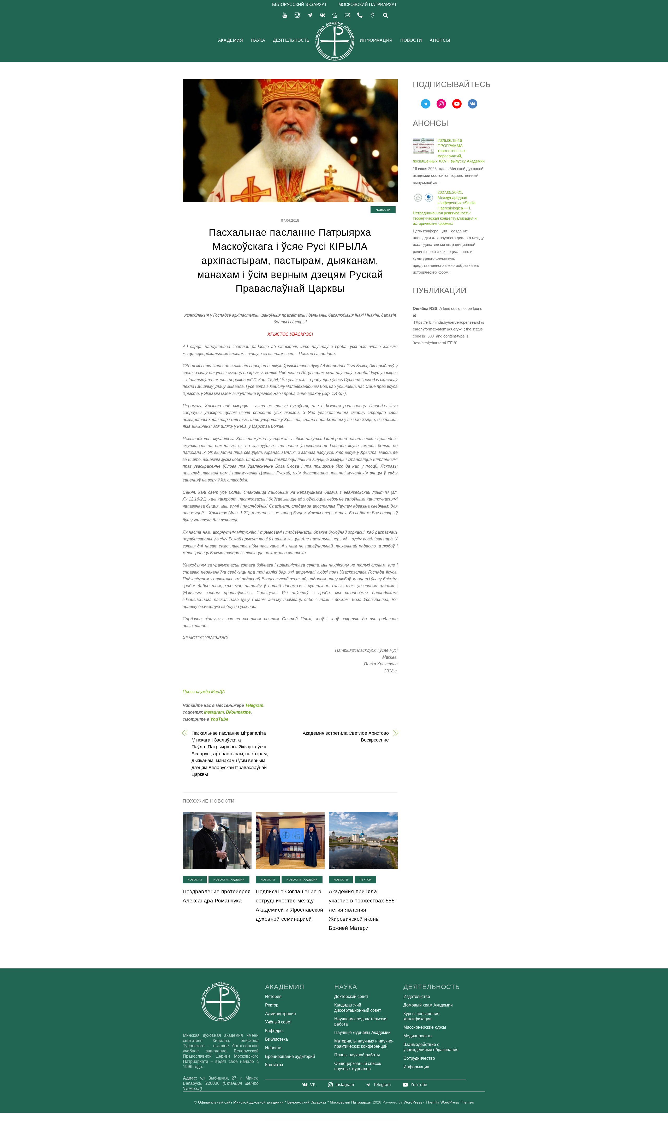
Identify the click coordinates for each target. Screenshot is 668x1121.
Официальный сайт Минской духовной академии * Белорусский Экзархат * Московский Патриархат (285, 1102)
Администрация (280, 1013)
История (273, 996)
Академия (230, 40)
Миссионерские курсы (424, 1027)
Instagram (214, 712)
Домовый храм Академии (428, 1005)
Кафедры (274, 1030)
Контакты (274, 1065)
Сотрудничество (419, 1058)
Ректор (365, 879)
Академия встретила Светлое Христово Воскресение (346, 736)
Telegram (254, 705)
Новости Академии (228, 879)
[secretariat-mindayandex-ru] (347, 15)
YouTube (219, 719)
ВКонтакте (238, 712)
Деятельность (291, 40)
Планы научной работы (357, 1055)
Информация (376, 40)
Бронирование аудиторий (290, 1056)
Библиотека (276, 1039)
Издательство (416, 996)
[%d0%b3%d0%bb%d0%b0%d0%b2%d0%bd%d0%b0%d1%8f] (335, 15)
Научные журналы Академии (362, 1032)
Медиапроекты (417, 1036)
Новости (411, 40)
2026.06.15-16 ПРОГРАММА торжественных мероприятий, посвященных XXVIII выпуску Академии (449, 150)
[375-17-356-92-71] (360, 15)
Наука (258, 40)
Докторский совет (351, 996)
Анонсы (440, 40)
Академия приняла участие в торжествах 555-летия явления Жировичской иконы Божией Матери (363, 910)
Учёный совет (278, 1022)
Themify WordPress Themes (450, 1102)
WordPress (413, 1102)
